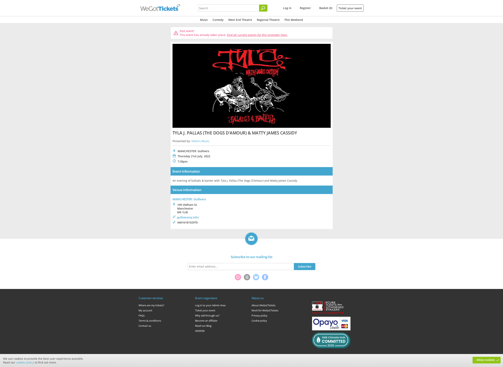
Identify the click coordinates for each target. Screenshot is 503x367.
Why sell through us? (207, 315)
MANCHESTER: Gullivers (189, 199)
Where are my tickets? (151, 305)
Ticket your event (350, 8)
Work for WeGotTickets (265, 310)
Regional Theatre (268, 20)
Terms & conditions (150, 320)
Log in (287, 8)
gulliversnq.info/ (188, 217)
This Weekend (293, 20)
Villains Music (200, 141)
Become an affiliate (206, 320)
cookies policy (25, 362)
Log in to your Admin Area (210, 305)
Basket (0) (325, 8)
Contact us (145, 325)
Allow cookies (485, 360)
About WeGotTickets (263, 305)
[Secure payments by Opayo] (331, 329)
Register (305, 8)
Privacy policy (259, 315)
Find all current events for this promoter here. (257, 35)
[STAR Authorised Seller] (327, 313)
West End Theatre (240, 20)
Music (204, 20)
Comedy (218, 20)
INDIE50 (200, 331)
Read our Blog (203, 325)
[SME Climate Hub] (331, 347)
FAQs (142, 315)
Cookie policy (259, 320)
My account (145, 310)
